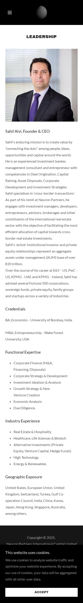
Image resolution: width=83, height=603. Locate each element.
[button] (10, 12)
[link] (41, 12)
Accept (41, 592)
